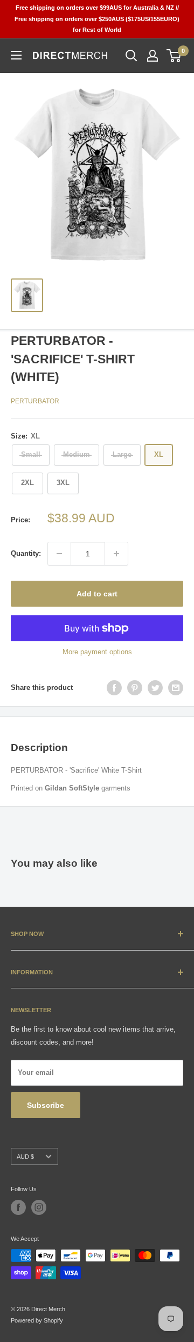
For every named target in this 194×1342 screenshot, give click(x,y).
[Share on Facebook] (114, 687)
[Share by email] (175, 687)
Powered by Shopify (37, 1320)
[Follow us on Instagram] (38, 1207)
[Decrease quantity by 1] (59, 553)
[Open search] (131, 56)
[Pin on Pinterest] (134, 687)
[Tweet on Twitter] (155, 687)
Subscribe (45, 1105)
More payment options (97, 652)
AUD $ (25, 1156)
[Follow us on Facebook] (18, 1207)
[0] (174, 55)
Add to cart (97, 593)
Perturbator (35, 401)
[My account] (152, 56)
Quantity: (26, 553)
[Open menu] (16, 55)
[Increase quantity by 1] (116, 553)
